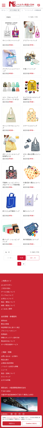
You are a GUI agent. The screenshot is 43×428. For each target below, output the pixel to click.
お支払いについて (7, 298)
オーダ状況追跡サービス (9, 344)
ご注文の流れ (5, 288)
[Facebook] (19, 414)
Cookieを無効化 (31, 423)
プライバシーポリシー (9, 331)
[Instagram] (23, 414)
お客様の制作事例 (7, 363)
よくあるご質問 (6, 309)
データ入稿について (8, 292)
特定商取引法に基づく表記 (10, 327)
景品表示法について (8, 341)
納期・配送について (8, 305)
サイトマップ (5, 377)
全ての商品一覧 (14, 10)
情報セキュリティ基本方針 (10, 337)
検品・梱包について (8, 302)
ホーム (4, 10)
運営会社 (4, 320)
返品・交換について (8, 373)
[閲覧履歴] (38, 3)
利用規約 (4, 334)
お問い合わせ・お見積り (9, 356)
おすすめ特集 (5, 380)
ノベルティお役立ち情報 (9, 366)
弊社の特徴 (5, 324)
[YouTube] (11, 414)
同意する (12, 423)
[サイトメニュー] (3, 3)
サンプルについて (7, 295)
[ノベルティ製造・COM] (21, 4)
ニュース (4, 370)
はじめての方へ (6, 285)
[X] (15, 414)
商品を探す (5, 360)
